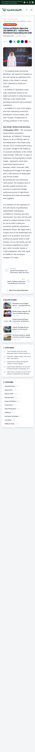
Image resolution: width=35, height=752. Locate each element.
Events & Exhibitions (12, 401)
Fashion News (10, 405)
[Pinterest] (26, 41)
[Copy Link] (30, 41)
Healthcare (10, 412)
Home (4, 19)
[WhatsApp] (18, 41)
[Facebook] (24, 2)
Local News (10, 420)
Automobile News (13, 19)
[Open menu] (31, 10)
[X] (27, 2)
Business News (11, 393)
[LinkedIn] (32, 2)
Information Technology (13, 416)
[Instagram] (30, 2)
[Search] (26, 10)
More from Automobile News (18, 290)
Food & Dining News (12, 408)
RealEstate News (11, 423)
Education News (11, 397)
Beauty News (11, 390)
